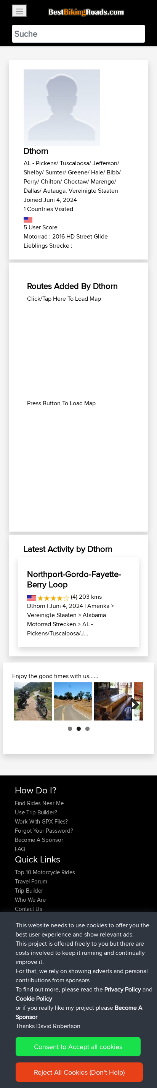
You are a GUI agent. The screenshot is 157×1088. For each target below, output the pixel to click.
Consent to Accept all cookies (78, 1046)
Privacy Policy (122, 989)
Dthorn (36, 605)
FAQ (20, 849)
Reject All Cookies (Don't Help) (79, 1072)
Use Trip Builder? (36, 812)
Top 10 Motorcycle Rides (45, 872)
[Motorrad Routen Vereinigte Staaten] (28, 218)
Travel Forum (31, 881)
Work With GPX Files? (41, 821)
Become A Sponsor (39, 840)
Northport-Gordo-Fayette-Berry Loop (74, 579)
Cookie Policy (34, 998)
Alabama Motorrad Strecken (66, 620)
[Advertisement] (78, 351)
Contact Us (28, 909)
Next (131, 701)
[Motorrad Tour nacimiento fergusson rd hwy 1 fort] (73, 701)
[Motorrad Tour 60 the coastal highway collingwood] (113, 701)
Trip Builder (29, 891)
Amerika (98, 605)
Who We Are (30, 900)
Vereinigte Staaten (52, 615)
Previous (25, 701)
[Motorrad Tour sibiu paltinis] (33, 701)
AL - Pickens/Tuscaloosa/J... (60, 629)
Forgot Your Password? (44, 831)
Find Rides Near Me (39, 803)
